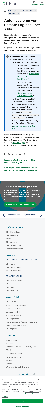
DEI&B (8, 350)
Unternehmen (11, 340)
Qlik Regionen (11, 329)
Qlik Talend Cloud (13, 267)
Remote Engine (19, 143)
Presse (9, 364)
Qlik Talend (10, 264)
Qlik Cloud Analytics (14, 280)
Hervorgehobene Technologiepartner (21, 322)
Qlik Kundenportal (13, 245)
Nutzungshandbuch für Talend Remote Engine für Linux (22, 12)
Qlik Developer (12, 235)
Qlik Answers (11, 284)
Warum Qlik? (11, 302)
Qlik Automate (12, 291)
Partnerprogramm (13, 357)
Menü (42, 5)
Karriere (9, 360)
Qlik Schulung (11, 242)
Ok (22, 401)
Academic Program (14, 353)
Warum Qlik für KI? (13, 315)
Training (9, 239)
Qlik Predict (10, 287)
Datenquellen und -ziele (16, 325)
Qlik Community (22, 374)
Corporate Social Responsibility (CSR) (21, 347)
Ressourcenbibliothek (15, 249)
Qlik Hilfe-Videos (13, 232)
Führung (9, 343)
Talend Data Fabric (13, 271)
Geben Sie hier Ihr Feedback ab (20, 204)
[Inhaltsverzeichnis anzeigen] (5, 11)
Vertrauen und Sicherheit (16, 305)
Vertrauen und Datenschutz (17, 308)
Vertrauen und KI (13, 312)
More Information (22, 406)
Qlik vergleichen (12, 319)
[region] (22, 392)
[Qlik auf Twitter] (34, 374)
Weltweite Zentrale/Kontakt (17, 367)
